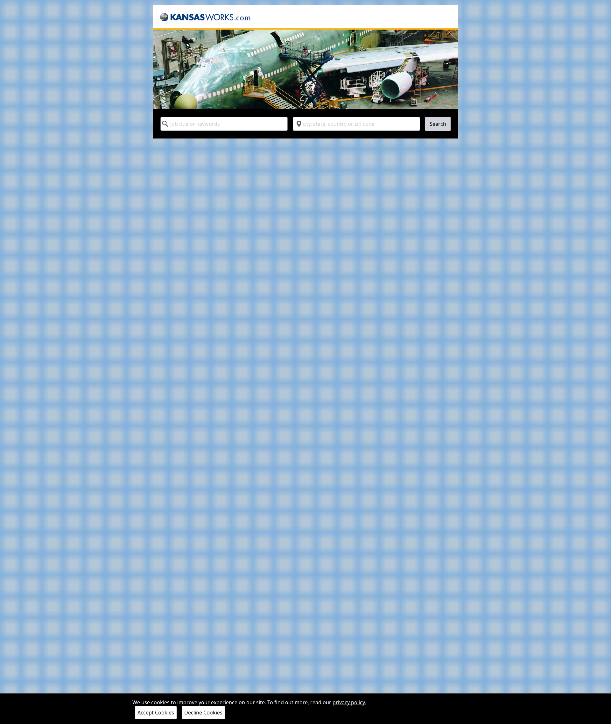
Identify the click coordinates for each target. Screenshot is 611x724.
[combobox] (224, 124)
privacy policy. (349, 702)
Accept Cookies (155, 712)
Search (438, 123)
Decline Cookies (203, 712)
